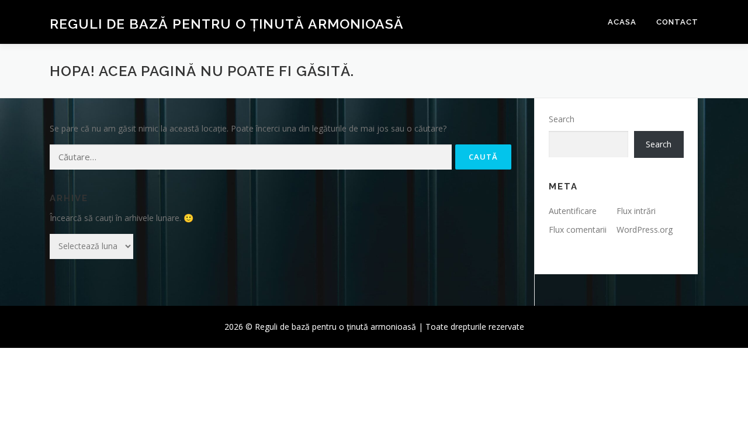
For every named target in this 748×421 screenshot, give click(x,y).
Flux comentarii (578, 229)
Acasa (622, 22)
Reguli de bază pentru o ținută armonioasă (227, 24)
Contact (677, 22)
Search (561, 119)
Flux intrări (636, 210)
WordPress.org (645, 229)
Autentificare (573, 210)
